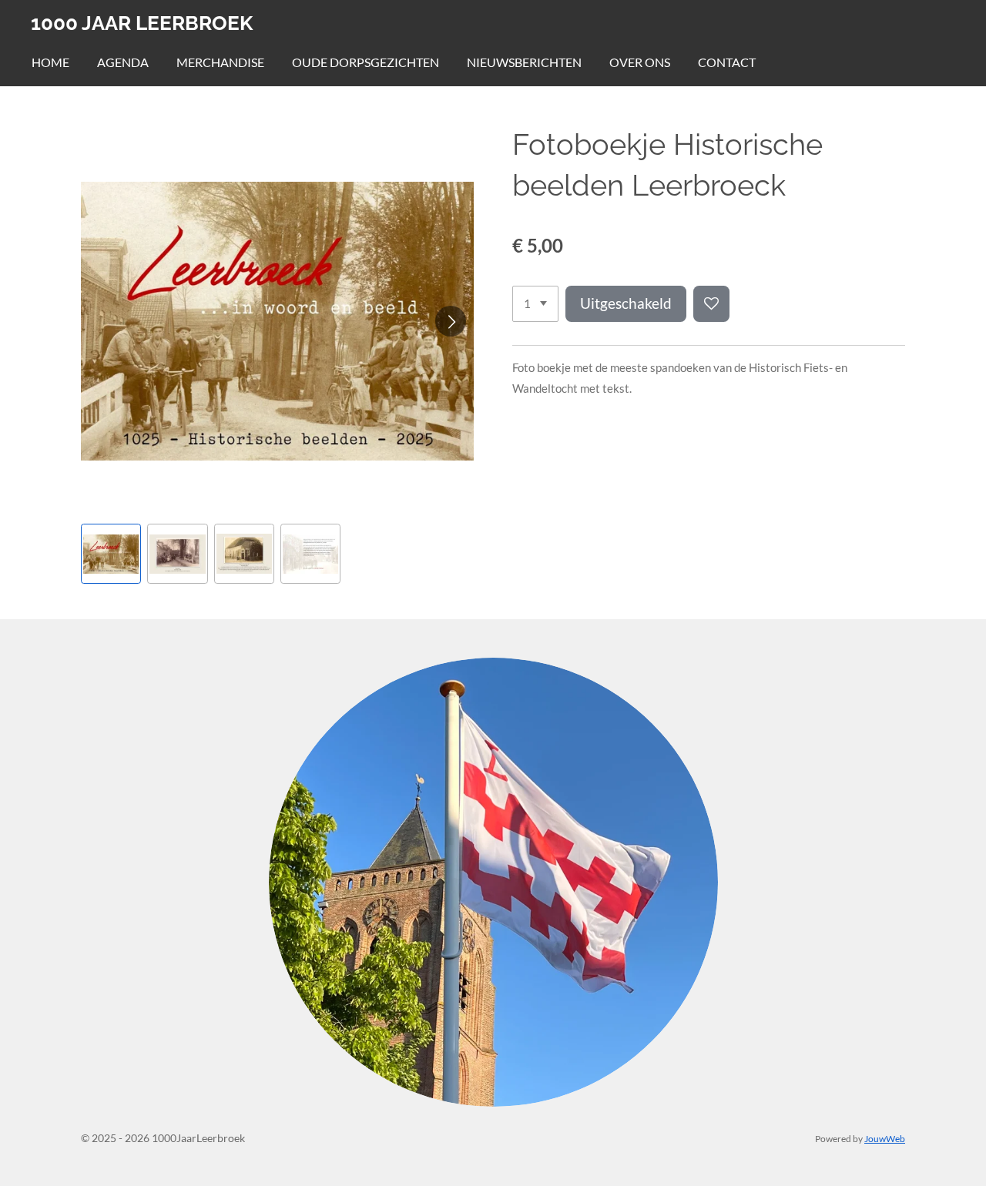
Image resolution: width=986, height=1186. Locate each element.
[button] (111, 554)
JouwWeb (884, 1138)
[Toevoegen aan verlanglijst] (711, 304)
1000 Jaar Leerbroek (142, 23)
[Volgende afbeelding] (450, 321)
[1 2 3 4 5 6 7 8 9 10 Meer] (535, 304)
